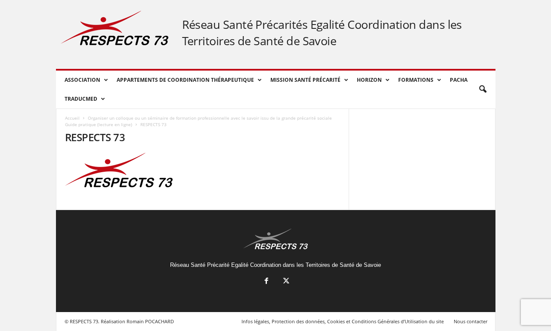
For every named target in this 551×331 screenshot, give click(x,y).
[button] (482, 89)
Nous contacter (470, 321)
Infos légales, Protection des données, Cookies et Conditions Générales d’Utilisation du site (342, 321)
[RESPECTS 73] (203, 170)
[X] (285, 281)
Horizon (369, 80)
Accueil (72, 118)
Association (82, 80)
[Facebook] (266, 281)
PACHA (458, 80)
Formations (415, 80)
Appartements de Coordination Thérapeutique (185, 80)
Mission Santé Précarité (305, 80)
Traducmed (81, 98)
